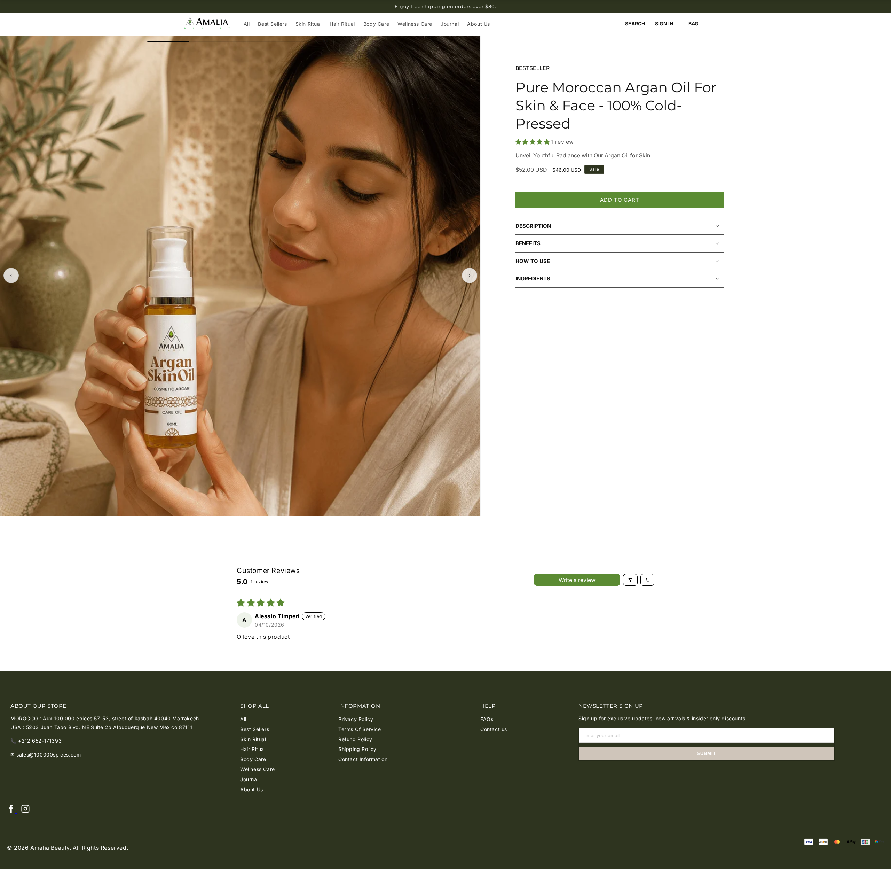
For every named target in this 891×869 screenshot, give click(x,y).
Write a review (577, 579)
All (243, 719)
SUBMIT (706, 753)
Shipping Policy (357, 749)
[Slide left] (11, 275)
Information (359, 706)
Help (488, 706)
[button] (634, 23)
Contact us (493, 729)
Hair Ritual (253, 749)
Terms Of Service (359, 729)
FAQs (486, 719)
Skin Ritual (253, 739)
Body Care (253, 759)
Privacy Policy (355, 719)
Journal (249, 779)
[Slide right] (469, 275)
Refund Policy (355, 739)
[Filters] (630, 580)
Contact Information (362, 759)
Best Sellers (254, 729)
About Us (251, 789)
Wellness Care (257, 769)
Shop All (254, 706)
